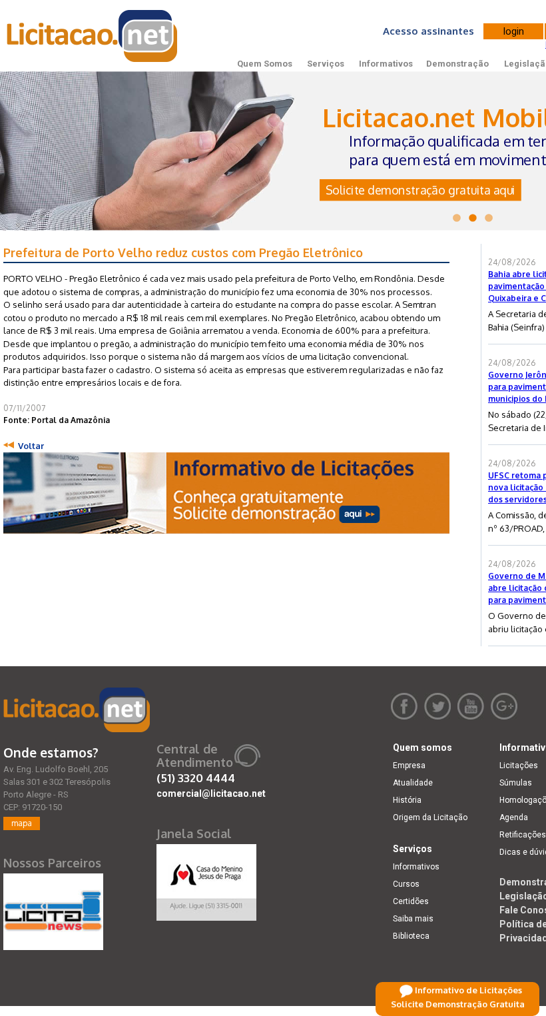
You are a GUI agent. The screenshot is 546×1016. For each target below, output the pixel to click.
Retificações (522, 834)
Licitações (518, 765)
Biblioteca (411, 936)
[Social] (206, 879)
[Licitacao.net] (76, 710)
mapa (21, 823)
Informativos (386, 64)
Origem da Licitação (430, 817)
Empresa (409, 765)
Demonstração (457, 64)
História (407, 800)
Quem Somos (264, 64)
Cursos (406, 884)
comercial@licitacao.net (211, 793)
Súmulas (515, 782)
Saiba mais (413, 918)
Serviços (325, 64)
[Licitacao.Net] (92, 36)
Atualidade (413, 782)
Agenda (513, 817)
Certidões (411, 901)
